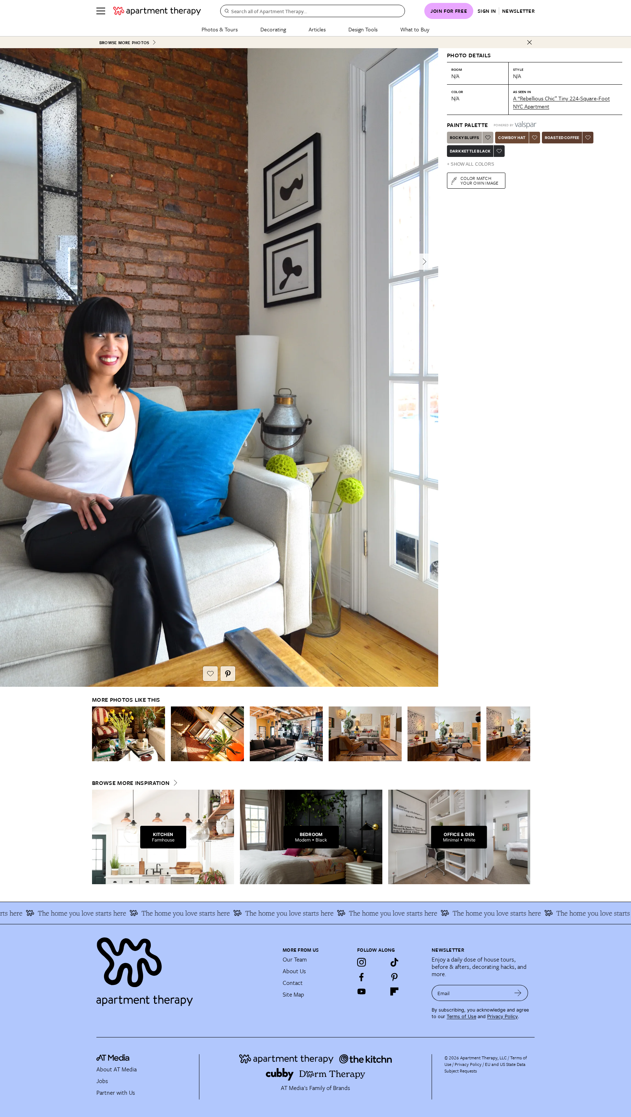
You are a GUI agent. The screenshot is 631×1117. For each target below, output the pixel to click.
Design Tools (363, 29)
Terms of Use (461, 1016)
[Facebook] (361, 976)
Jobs (102, 1080)
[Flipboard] (394, 991)
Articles (317, 29)
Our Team (295, 959)
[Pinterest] (394, 976)
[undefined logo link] (157, 11)
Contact (293, 982)
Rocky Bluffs (464, 137)
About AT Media (116, 1069)
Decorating (273, 29)
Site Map (293, 994)
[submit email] (518, 993)
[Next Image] (424, 262)
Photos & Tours (220, 29)
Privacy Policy (502, 1016)
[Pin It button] (228, 673)
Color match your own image (479, 180)
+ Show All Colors (470, 164)
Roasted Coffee (562, 137)
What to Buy (414, 29)
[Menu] (100, 11)
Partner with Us (115, 1092)
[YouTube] (361, 991)
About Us (294, 971)
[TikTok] (394, 962)
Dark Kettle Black (470, 151)
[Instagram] (361, 962)
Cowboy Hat (511, 137)
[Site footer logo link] (185, 968)
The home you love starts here (144, 913)
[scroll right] (524, 733)
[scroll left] (98, 733)
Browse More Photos (124, 42)
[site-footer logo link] (112, 1058)
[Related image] (128, 733)
